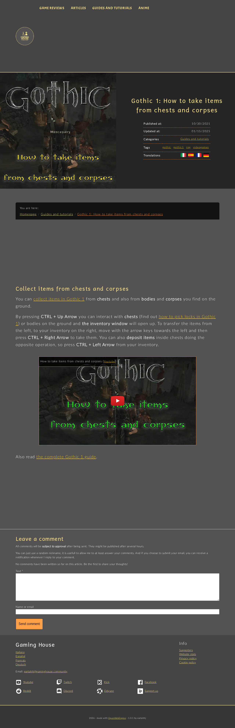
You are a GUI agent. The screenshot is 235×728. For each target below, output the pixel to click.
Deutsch (21, 664)
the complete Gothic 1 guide (66, 457)
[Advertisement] (128, 42)
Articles (78, 8)
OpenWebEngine (117, 718)
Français (21, 660)
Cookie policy (187, 662)
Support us (151, 691)
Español (20, 656)
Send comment (29, 624)
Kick (106, 682)
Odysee (109, 691)
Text (18, 571)
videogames (201, 147)
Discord (68, 691)
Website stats (187, 654)
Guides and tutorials (112, 8)
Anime (143, 8)
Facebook (150, 682)
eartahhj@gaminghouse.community (46, 671)
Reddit (27, 691)
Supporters (186, 650)
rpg (188, 147)
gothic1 (178, 147)
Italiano (20, 652)
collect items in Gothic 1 (59, 299)
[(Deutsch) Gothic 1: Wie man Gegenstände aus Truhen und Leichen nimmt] (206, 157)
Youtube (109, 361)
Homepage (28, 214)
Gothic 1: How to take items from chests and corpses (120, 214)
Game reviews (51, 8)
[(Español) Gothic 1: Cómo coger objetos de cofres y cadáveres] (191, 157)
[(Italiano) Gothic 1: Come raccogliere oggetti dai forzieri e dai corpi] (184, 157)
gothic (166, 147)
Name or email (25, 607)
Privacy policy (188, 658)
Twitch (68, 682)
